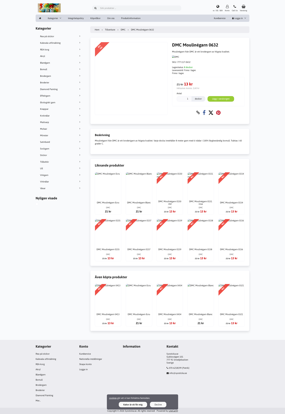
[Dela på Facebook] (204, 112)
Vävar (42, 188)
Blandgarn (45, 62)
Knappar (44, 109)
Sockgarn (44, 148)
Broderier (44, 82)
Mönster (44, 135)
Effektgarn (45, 95)
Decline (158, 404)
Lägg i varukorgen (220, 98)
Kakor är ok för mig (132, 404)
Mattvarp (44, 122)
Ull (41, 168)
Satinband (45, 142)
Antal (179, 93)
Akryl (42, 56)
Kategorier (53, 18)
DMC (123, 29)
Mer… (38, 400)
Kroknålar (45, 115)
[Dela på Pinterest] (218, 112)
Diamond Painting (49, 89)
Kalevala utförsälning (50, 43)
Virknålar (44, 181)
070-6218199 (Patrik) (179, 368)
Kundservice (219, 18)
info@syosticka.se (178, 373)
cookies (113, 398)
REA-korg (44, 49)
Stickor (43, 155)
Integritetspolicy (76, 18)
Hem (97, 29)
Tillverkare (110, 29)
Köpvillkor (95, 18)
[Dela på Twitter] (210, 112)
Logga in (238, 18)
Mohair (43, 129)
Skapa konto (85, 364)
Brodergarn (45, 76)
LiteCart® (173, 411)
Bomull (43, 69)
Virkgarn (44, 175)
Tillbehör (44, 162)
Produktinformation (130, 18)
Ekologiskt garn (47, 102)
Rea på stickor (47, 36)
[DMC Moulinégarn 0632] (40, 204)
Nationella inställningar (90, 359)
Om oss (110, 18)
